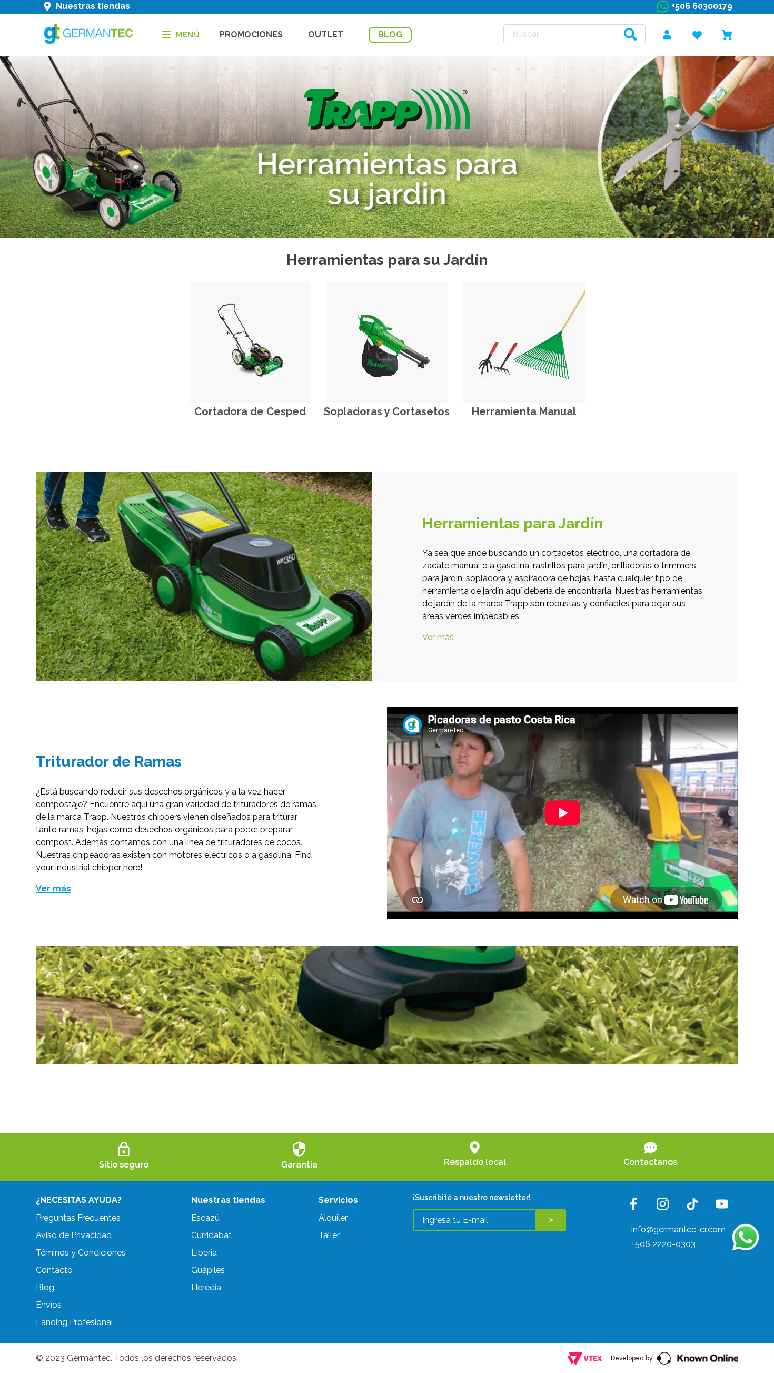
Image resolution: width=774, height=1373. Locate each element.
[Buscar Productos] (630, 34)
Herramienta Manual (524, 411)
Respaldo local (475, 1162)
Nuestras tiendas (93, 6)
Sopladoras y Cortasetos (387, 411)
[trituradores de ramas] (250, 343)
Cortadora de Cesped (250, 411)
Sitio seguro (123, 1165)
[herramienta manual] (524, 343)
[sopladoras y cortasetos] (387, 343)
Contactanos (650, 1162)
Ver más (438, 637)
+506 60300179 (701, 6)
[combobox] (574, 34)
